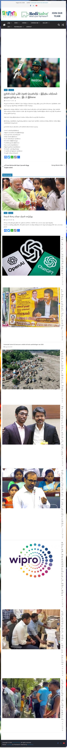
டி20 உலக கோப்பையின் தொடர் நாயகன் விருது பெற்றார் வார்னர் (16, 166)
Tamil (6, 90)
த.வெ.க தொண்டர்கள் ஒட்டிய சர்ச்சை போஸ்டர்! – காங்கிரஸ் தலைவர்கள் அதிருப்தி (62, 309)
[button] (11, 23)
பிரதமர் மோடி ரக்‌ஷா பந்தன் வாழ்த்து (18, 216)
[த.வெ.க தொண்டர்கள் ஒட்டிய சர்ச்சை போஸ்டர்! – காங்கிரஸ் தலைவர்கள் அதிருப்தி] (31, 314)
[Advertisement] (33, 45)
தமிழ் (9, 23)
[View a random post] (63, 25)
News (16, 23)
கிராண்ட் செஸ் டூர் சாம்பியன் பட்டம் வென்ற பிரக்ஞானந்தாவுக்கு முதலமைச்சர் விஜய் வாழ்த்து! (62, 430)
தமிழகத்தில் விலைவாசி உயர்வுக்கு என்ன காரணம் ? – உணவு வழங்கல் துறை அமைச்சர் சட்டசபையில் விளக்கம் (62, 498)
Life (9, 26)
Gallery (45, 23)
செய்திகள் (11, 213)
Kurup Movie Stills (57, 165)
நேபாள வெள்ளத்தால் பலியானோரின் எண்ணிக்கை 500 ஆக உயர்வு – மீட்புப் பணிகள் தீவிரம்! (62, 371)
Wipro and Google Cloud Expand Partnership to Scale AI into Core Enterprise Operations (62, 569)
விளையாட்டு (11, 90)
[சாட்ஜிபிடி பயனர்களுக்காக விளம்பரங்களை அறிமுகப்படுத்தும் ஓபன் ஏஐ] (31, 261)
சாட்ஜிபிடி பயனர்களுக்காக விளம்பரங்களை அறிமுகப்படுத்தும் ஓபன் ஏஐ (62, 255)
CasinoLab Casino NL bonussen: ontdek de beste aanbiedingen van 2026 (23, 344)
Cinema (24, 23)
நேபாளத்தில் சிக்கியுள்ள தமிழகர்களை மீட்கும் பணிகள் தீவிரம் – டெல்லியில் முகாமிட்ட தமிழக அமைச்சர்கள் (62, 637)
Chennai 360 (34, 23)
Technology (18, 26)
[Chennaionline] (4, 25)
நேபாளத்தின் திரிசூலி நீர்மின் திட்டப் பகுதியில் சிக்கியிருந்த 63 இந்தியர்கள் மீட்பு (62, 699)
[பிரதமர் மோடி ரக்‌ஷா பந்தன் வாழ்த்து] (33, 194)
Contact (29, 26)
